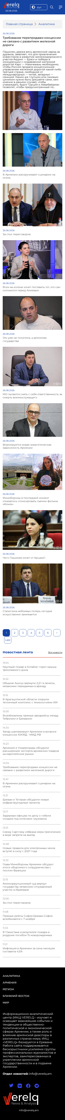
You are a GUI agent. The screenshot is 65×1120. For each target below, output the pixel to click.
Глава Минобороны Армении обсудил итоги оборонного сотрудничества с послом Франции (28, 867)
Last (7, 640)
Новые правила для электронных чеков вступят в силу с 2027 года (29, 850)
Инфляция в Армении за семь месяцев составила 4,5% (29, 950)
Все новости (55, 652)
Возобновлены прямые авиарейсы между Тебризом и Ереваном (30, 717)
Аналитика (46, 24)
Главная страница (19, 24)
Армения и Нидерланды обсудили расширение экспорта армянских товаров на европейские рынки (31, 751)
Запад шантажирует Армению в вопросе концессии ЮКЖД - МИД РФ (30, 733)
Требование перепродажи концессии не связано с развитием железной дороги (30, 769)
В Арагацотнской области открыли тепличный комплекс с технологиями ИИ (30, 701)
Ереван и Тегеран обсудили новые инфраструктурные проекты (26, 801)
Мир (6, 1002)
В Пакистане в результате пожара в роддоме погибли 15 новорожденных (27, 934)
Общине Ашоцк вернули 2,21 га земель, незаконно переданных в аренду (29, 685)
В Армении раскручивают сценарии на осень (29, 785)
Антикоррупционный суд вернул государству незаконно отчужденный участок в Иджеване (27, 886)
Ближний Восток (16, 996)
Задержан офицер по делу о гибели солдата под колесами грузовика (27, 817)
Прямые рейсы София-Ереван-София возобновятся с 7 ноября (28, 917)
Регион (8, 989)
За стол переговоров (17, 902)
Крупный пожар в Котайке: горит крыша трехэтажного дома (29, 668)
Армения (9, 982)
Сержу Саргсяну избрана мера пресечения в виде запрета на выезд (31, 833)
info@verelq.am (29, 1110)
